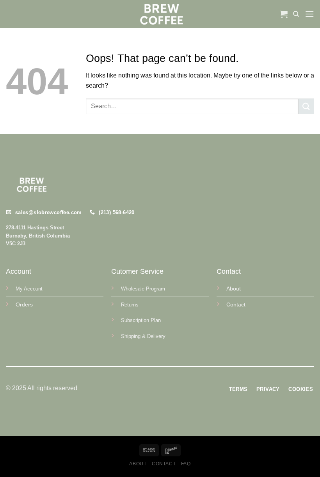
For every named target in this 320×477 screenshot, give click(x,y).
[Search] (296, 14)
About (137, 463)
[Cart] (284, 14)
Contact (164, 463)
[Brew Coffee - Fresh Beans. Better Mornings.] (160, 14)
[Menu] (309, 13)
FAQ (186, 463)
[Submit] (306, 106)
